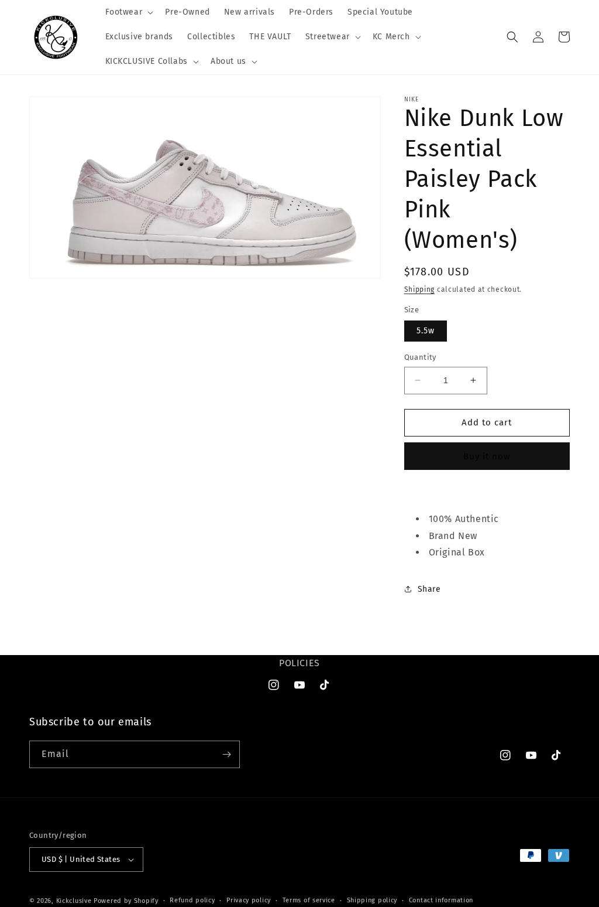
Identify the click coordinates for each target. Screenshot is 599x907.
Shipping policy (372, 900)
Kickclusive (75, 901)
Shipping (419, 289)
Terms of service (309, 900)
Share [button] (429, 589)
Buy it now (487, 456)
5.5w (425, 331)
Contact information (441, 900)
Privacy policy (248, 900)
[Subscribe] (226, 754)
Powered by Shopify (126, 901)
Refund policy (192, 900)
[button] (128, 12)
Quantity (420, 357)
